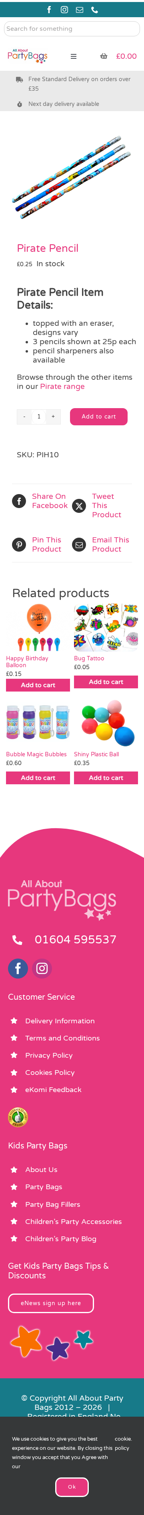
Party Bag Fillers (52, 1204)
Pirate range (62, 386)
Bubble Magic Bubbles (36, 754)
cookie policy (123, 1443)
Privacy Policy (49, 1055)
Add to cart (99, 416)
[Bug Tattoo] (106, 628)
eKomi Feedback (53, 1089)
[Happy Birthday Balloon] (38, 628)
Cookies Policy (50, 1072)
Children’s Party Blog (60, 1238)
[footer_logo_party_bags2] (62, 883)
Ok (72, 1487)
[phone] (94, 9)
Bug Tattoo (89, 658)
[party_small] (28, 44)
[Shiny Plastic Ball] (106, 724)
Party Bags (43, 1186)
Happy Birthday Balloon (27, 662)
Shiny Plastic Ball (96, 754)
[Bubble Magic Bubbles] (38, 724)
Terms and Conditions (62, 1038)
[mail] (79, 9)
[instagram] (64, 9)
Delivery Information (60, 1021)
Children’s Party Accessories (73, 1221)
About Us (41, 1169)
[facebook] (49, 9)
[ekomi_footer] (18, 1110)
